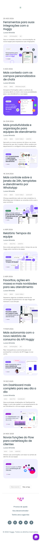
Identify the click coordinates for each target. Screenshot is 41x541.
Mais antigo (26, 487)
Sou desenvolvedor (20, 511)
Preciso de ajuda (20, 507)
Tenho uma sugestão (20, 515)
